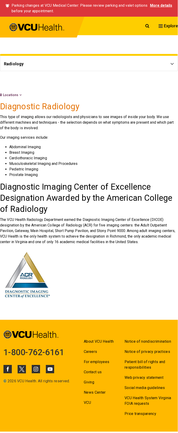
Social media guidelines (145, 388)
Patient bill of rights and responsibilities (145, 365)
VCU (87, 402)
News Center (95, 392)
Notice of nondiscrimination (148, 341)
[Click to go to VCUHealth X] (22, 369)
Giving (89, 382)
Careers (90, 351)
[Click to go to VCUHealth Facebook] (7, 369)
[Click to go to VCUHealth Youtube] (50, 369)
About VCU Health (99, 341)
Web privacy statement (144, 377)
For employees (96, 362)
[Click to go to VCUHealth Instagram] (36, 369)
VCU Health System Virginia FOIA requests (148, 401)
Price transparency (140, 413)
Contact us (93, 372)
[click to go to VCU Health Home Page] (37, 28)
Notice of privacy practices (147, 351)
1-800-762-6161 (33, 352)
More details (161, 5)
